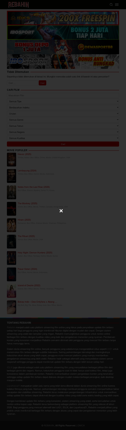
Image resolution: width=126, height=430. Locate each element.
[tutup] (61, 211)
